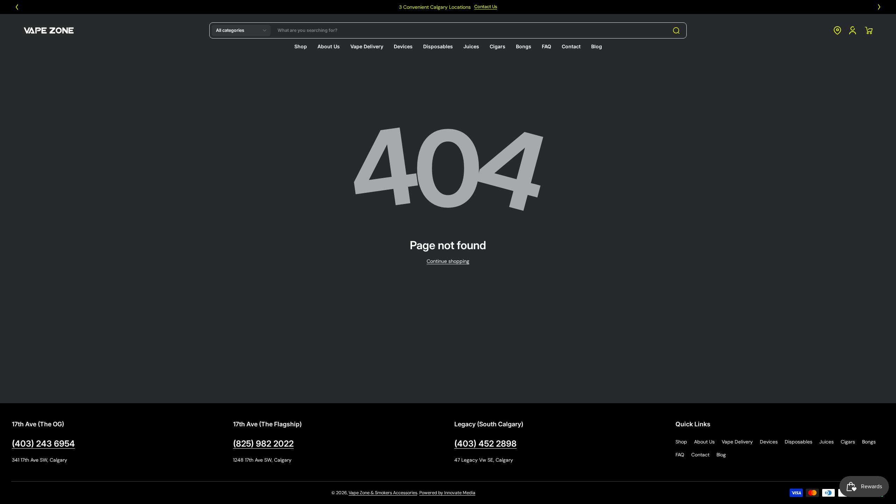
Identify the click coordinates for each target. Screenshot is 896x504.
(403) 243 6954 (43, 444)
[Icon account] (852, 30)
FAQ (680, 454)
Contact (700, 454)
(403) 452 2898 (485, 444)
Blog (721, 454)
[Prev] (16, 7)
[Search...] (676, 30)
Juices (826, 442)
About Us (704, 442)
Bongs (869, 442)
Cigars (848, 442)
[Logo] (48, 30)
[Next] (879, 7)
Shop (681, 442)
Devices (769, 442)
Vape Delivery (737, 442)
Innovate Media (459, 493)
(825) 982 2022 (263, 444)
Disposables (798, 442)
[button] (241, 30)
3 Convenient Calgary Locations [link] (345, 7)
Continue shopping (448, 261)
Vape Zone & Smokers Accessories (383, 493)
